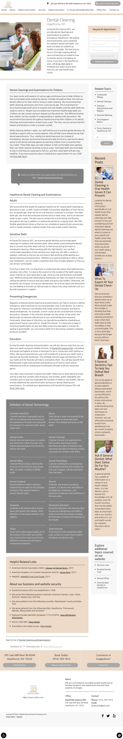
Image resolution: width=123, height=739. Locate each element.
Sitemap (19, 717)
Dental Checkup (104, 101)
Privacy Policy (10, 717)
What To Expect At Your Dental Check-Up (104, 283)
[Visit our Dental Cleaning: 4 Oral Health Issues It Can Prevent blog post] (104, 179)
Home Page (65, 572)
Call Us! (108, 3)
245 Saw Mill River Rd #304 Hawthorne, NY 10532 (70, 3)
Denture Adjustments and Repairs (104, 108)
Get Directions (19, 665)
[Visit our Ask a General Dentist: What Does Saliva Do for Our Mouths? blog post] (104, 452)
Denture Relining (104, 115)
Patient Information (27, 10)
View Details (34, 622)
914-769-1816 (20, 156)
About (12, 10)
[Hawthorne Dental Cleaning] (20, 70)
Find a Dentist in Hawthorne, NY (104, 129)
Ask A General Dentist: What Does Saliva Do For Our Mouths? (104, 462)
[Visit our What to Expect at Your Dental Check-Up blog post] (104, 275)
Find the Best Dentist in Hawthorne (103, 585)
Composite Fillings (102, 95)
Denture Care (103, 565)
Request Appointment (61, 665)
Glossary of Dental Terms (56, 568)
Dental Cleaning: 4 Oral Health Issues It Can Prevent (103, 189)
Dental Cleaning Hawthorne (50, 177)
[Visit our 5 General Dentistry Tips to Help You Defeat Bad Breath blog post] (104, 358)
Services (42, 10)
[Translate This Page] (119, 735)
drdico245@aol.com (100, 705)
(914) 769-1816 (62, 64)
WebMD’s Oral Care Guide (32, 576)
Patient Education (56, 10)
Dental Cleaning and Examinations (34, 640)
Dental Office (103, 578)
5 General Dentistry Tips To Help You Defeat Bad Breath (103, 368)
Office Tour (102, 10)
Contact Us (114, 10)
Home (4, 10)
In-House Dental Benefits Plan (80, 10)
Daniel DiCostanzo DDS (62, 348)
